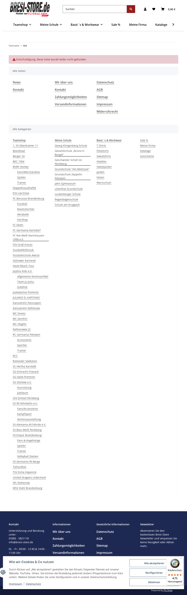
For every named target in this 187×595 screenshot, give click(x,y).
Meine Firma (147, 145)
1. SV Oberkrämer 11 (25, 145)
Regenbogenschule (66, 199)
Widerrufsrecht (107, 111)
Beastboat (19, 151)
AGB (100, 90)
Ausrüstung (24, 387)
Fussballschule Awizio (26, 255)
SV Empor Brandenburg (27, 435)
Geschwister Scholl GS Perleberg (68, 161)
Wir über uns (64, 82)
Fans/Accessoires (27, 408)
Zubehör (22, 287)
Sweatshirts (104, 156)
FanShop (22, 219)
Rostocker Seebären (25, 361)
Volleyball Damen (27, 456)
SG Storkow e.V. (22, 382)
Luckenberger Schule (68, 194)
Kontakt (18, 90)
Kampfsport (24, 414)
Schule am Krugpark (67, 204)
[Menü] (181, 559)
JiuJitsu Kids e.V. (22, 271)
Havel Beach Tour (23, 265)
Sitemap (102, 97)
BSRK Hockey (20, 166)
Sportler (22, 345)
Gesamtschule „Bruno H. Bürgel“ (70, 152)
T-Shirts (101, 145)
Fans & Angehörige (28, 440)
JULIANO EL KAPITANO (26, 297)
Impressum (15, 583)
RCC (15, 355)
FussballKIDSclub (23, 250)
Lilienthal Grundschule (69, 188)
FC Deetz (18, 225)
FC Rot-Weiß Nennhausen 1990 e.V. (28, 237)
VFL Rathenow (21, 482)
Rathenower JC (22, 329)
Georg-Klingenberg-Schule (71, 145)
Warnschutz (104, 182)
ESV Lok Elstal (21, 193)
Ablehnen (154, 582)
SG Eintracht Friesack (26, 371)
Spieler (21, 177)
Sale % (144, 140)
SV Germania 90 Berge (26, 461)
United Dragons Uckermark (29, 477)
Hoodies (101, 161)
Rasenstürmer (26, 209)
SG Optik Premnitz (24, 377)
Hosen (100, 177)
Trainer (21, 182)
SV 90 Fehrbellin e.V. (25, 403)
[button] (145, 9)
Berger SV (19, 156)
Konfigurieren (154, 572)
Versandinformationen (70, 104)
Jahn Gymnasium (65, 183)
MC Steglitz (19, 324)
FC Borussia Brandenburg (28, 198)
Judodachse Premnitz (26, 292)
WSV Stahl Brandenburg (27, 488)
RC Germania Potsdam (26, 334)
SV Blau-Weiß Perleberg (27, 430)
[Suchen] (131, 9)
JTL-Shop (168, 590)
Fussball (22, 203)
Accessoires (24, 340)
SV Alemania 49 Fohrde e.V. (29, 424)
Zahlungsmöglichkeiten (71, 97)
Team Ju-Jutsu (25, 281)
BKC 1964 (18, 161)
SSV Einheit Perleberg (26, 398)
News (17, 82)
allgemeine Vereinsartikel (32, 276)
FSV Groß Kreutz (23, 244)
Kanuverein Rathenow (26, 308)
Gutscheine (147, 156)
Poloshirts (103, 151)
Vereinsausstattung (29, 419)
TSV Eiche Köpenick (24, 472)
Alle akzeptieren (154, 563)
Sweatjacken (104, 166)
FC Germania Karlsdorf (27, 230)
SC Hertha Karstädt (24, 366)
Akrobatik (23, 214)
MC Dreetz (19, 313)
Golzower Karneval (24, 260)
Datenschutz (33, 583)
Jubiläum (22, 392)
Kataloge (145, 151)
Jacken (100, 172)
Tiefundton (19, 467)
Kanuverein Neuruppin (27, 303)
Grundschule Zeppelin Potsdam (68, 176)
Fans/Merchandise (28, 172)
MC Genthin (20, 318)
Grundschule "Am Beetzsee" (72, 169)
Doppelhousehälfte (24, 188)
